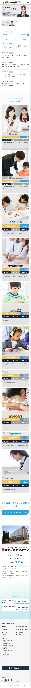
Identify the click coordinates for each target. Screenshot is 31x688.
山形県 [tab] (15, 39)
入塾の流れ (4, 629)
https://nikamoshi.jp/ (22, 608)
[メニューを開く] (27, 2)
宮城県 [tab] (6, 39)
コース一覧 (4, 632)
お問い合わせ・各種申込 (22, 629)
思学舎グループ (6, 643)
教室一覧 (4, 635)
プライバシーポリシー (13, 677)
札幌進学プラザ (6, 654)
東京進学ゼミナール (7, 656)
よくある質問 (19, 632)
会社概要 (4, 677)
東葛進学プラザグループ (9, 645)
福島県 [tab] (24, 39)
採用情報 (18, 635)
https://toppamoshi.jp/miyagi (21, 602)
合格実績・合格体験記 (22, 626)
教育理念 (4, 626)
